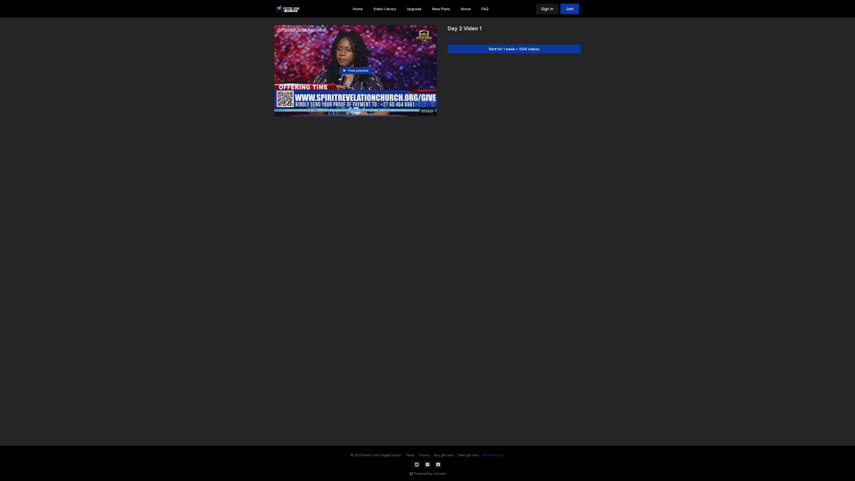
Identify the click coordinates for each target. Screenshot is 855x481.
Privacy (424, 455)
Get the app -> (493, 455)
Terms (410, 455)
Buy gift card (443, 455)
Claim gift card (468, 455)
